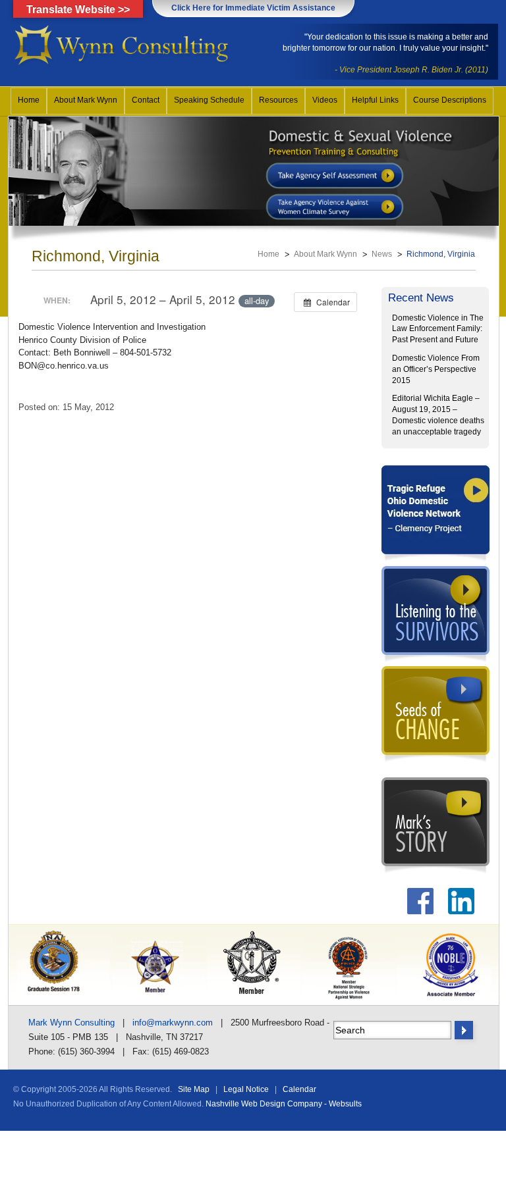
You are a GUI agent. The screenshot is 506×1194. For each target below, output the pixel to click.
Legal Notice (246, 1089)
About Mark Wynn (85, 100)
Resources (278, 100)
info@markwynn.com (172, 1022)
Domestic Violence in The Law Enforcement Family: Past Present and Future (438, 329)
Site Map (194, 1089)
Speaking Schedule (209, 100)
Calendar (299, 1089)
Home (29, 100)
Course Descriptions (449, 100)
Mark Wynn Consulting (71, 1022)
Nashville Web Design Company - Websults (284, 1103)
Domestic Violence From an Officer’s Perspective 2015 (436, 369)
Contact (145, 100)
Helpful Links (375, 100)
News (382, 254)
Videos (324, 100)
